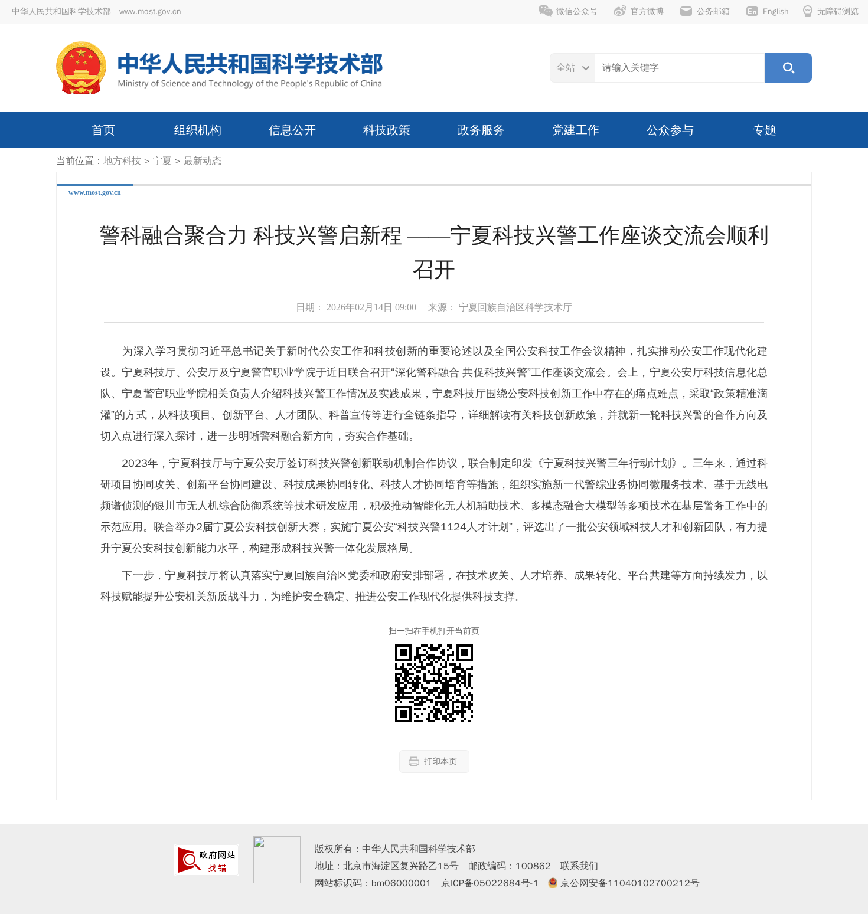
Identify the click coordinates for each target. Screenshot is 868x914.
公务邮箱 (713, 11)
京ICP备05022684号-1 (490, 883)
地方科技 (122, 161)
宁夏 (162, 161)
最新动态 (202, 161)
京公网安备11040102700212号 (630, 883)
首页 (103, 129)
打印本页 (440, 761)
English (776, 11)
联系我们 (579, 866)
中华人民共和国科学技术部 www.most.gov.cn (96, 11)
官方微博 (647, 11)
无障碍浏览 (838, 11)
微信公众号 (577, 11)
